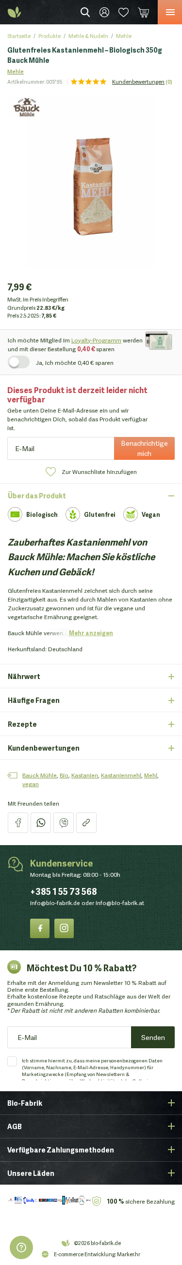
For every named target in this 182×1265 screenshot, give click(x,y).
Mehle (124, 35)
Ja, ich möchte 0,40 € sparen (75, 362)
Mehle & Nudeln (88, 35)
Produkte (49, 35)
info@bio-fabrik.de (55, 902)
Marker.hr (128, 1254)
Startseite (19, 35)
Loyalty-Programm (96, 340)
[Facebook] (40, 928)
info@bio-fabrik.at (120, 902)
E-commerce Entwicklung (84, 1254)
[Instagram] (64, 928)
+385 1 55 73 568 (63, 891)
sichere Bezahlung (141, 1201)
